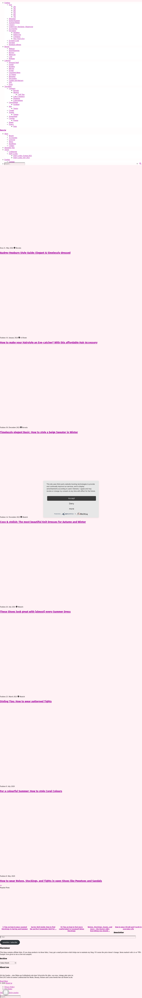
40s (14, 11)
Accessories (13, 29)
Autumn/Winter (14, 23)
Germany (12, 88)
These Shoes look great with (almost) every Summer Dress (35, 611)
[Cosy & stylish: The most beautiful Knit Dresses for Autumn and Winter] (71, 476)
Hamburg (16, 98)
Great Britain (13, 102)
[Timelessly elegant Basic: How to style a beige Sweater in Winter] (71, 386)
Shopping (12, 19)
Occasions (12, 31)
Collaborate (13, 152)
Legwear (12, 140)
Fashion (7, 3)
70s (14, 17)
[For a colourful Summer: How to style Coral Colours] (71, 745)
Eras (10, 5)
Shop (6, 134)
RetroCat (3, 130)
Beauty (6, 47)
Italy (10, 106)
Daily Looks (13, 154)
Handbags (12, 144)
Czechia (12, 118)
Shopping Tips (9, 148)
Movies (11, 68)
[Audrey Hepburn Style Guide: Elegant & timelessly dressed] (71, 207)
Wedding (16, 33)
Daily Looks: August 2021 (22, 156)
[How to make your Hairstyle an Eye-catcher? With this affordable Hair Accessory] (71, 297)
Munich (16, 92)
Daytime (12, 43)
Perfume (12, 59)
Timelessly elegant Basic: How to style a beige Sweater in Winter (39, 432)
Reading (12, 66)
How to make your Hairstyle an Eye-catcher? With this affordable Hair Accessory (48, 342)
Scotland (16, 104)
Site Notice (8, 989)
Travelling (8, 86)
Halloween (17, 35)
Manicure (12, 55)
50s (14, 13)
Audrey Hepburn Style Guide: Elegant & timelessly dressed (35, 252)
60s (14, 15)
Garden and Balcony (16, 80)
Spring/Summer (14, 21)
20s (14, 7)
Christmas (16, 37)
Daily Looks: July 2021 (21, 158)
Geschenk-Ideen (14, 72)
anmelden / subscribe (10, 942)
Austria (11, 112)
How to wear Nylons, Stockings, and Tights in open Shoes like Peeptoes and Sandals (51, 880)
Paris (15, 126)
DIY (10, 82)
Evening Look (14, 41)
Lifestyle (7, 60)
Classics (12, 25)
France (11, 124)
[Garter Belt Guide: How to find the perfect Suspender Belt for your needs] (42, 907)
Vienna (15, 114)
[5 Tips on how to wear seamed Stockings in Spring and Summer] (14, 907)
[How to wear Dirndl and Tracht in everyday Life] (127, 907)
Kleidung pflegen (15, 45)
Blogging (12, 76)
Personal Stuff (14, 62)
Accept (71, 498)
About (6, 150)
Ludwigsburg (18, 100)
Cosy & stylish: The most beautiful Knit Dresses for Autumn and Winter (43, 521)
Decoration (13, 78)
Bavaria (16, 90)
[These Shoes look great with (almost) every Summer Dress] (71, 566)
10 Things (12, 74)
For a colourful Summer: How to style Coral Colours (31, 791)
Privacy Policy (9, 987)
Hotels (11, 122)
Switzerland (13, 116)
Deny (71, 503)
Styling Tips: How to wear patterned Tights (26, 701)
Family (11, 64)
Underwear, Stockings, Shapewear (21, 27)
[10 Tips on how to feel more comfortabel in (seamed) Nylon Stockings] (71, 907)
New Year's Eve (19, 39)
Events (11, 70)
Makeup (12, 49)
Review (11, 53)
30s (14, 9)
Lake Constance (19, 96)
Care (10, 57)
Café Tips (21, 94)
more (71, 509)
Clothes (11, 146)
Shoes (11, 142)
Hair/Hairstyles (14, 51)
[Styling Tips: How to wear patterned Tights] (71, 655)
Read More (4, 981)
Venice (15, 108)
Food (11, 84)
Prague (15, 120)
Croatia (11, 110)
